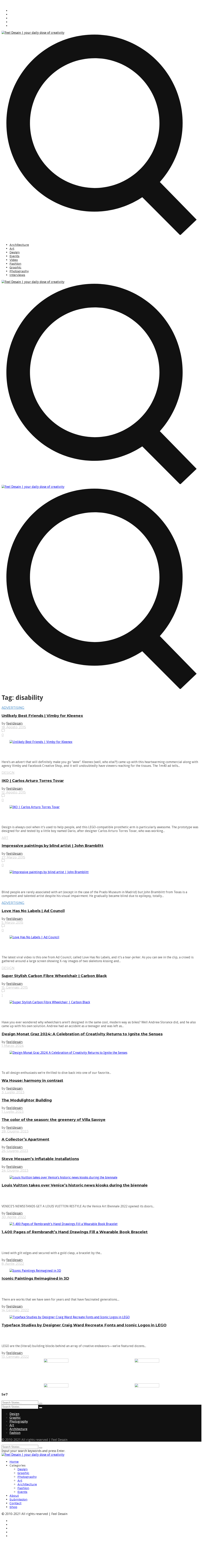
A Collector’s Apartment (25, 1139)
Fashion (15, 263)
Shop (13, 1507)
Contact (15, 1503)
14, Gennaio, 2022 (15, 1310)
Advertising (13, 708)
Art (12, 248)
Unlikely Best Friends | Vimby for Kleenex (42, 715)
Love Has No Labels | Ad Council (33, 911)
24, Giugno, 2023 (15, 1170)
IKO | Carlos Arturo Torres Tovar (33, 780)
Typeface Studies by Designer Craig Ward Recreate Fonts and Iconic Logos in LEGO (84, 1325)
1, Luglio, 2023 (13, 1112)
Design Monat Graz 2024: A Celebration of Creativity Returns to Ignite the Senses (82, 1034)
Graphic (15, 267)
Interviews (17, 275)
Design (15, 252)
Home (14, 1462)
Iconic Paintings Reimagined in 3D (35, 1278)
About (14, 1495)
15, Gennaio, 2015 (15, 987)
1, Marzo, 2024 (13, 1046)
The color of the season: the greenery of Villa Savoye (53, 1119)
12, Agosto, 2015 (14, 792)
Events (14, 256)
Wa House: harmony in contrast (32, 1080)
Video (14, 260)
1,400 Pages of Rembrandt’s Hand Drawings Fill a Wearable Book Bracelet (75, 1232)
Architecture (19, 245)
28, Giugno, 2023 (15, 1131)
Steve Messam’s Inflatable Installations (40, 1158)
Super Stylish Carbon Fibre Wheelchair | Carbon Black (54, 975)
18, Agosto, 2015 (14, 727)
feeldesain (14, 723)
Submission (18, 1499)
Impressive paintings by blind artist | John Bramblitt (52, 845)
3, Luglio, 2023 (13, 1092)
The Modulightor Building (27, 1100)
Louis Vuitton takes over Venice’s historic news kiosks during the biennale (75, 1185)
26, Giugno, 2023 (15, 1151)
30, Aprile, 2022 (14, 1217)
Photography (19, 271)
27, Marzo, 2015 (13, 857)
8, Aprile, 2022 (13, 1264)
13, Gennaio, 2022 (15, 1357)
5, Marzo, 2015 (12, 922)
